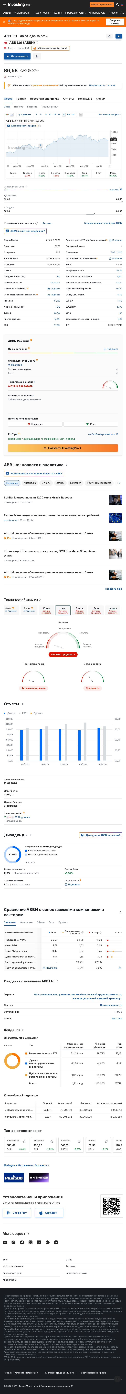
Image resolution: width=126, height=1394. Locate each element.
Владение (32, 107)
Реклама (70, 1266)
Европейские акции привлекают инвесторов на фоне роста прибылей (51, 515)
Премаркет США (75, 12)
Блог (5, 1259)
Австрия (117, 1018)
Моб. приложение (13, 1266)
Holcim (91, 1140)
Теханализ (85, 98)
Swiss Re (65, 1140)
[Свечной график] (7, 115)
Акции (7, 12)
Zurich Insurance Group (18, 1140)
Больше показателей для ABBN (103, 223)
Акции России (42, 12)
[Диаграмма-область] (12, 115)
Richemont (39, 1140)
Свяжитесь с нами (76, 1273)
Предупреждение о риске (93, 1373)
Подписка (113, 189)
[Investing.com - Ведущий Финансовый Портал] (19, 5)
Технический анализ (21, 600)
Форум (100, 98)
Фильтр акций (22, 12)
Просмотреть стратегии (102, 85)
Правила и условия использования (21, 1373)
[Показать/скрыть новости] (81, 115)
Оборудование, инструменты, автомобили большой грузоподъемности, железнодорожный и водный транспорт (78, 996)
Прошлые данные (50, 107)
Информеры (9, 1279)
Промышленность (111, 1005)
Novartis (120, 1140)
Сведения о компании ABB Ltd (29, 981)
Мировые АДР (97, 12)
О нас (69, 1259)
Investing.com (11, 520)
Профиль (18, 107)
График (21, 98)
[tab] (11, 610)
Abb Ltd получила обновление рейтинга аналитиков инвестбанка (48, 533)
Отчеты (68, 98)
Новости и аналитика (44, 98)
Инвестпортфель (12, 1273)
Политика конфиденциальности (59, 1373)
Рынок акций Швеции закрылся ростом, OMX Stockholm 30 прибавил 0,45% (50, 553)
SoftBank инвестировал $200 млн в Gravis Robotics (38, 497)
